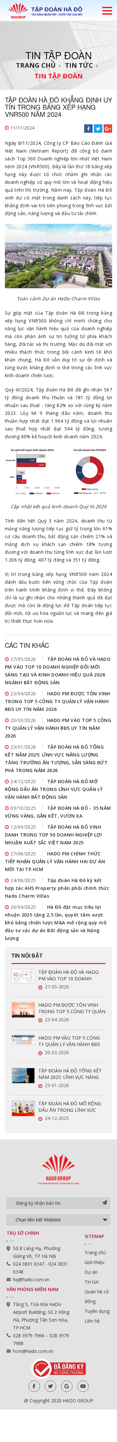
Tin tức (79, 65)
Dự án (91, 1272)
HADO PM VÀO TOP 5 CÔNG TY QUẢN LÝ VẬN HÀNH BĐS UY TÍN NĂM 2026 (58, 728)
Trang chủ (36, 65)
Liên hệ (92, 1321)
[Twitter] (50, 1386)
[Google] (66, 1386)
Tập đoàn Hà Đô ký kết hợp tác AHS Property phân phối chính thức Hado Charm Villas (57, 888)
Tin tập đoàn (58, 76)
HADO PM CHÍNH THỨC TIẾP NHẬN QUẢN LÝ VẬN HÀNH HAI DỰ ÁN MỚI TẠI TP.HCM (55, 861)
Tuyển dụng (97, 1311)
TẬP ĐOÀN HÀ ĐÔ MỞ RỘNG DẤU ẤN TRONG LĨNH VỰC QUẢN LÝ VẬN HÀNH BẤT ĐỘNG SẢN (54, 789)
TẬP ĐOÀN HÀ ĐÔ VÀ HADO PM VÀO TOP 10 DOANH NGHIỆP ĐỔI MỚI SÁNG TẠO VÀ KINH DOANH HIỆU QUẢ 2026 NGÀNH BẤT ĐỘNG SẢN (70, 975)
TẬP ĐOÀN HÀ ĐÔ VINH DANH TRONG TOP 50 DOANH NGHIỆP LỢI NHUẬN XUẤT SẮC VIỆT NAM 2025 (53, 835)
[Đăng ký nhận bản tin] (104, 1203)
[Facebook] (34, 1386)
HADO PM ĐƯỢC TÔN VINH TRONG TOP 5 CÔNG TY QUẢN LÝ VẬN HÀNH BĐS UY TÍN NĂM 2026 (57, 701)
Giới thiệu (94, 1262)
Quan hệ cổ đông (96, 1296)
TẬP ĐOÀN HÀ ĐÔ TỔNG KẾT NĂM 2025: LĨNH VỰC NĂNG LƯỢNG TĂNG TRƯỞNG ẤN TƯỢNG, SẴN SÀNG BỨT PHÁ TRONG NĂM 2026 (70, 1074)
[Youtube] (83, 1386)
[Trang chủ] (45, 10)
